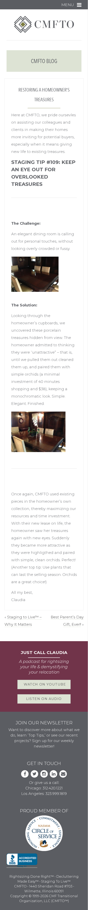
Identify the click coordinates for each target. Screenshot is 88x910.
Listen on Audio (44, 699)
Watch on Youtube (45, 684)
